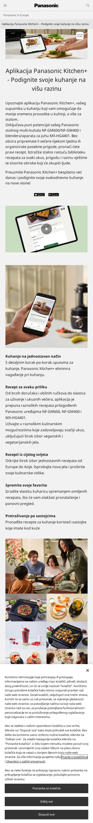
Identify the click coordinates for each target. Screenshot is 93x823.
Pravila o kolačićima (74, 757)
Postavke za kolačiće (46, 788)
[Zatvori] (88, 670)
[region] (46, 743)
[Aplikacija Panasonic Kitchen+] (46, 306)
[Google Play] (53, 195)
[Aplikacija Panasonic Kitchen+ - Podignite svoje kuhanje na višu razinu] (46, 44)
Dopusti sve (46, 814)
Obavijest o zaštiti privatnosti (25, 761)
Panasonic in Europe (16, 15)
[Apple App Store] (39, 195)
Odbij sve (46, 801)
